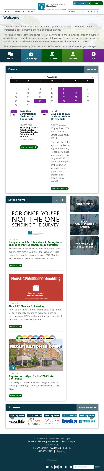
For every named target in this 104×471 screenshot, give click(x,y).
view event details (27, 147)
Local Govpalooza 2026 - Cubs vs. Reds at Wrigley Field (60, 115)
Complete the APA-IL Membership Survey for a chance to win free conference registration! (35, 243)
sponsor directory (86, 407)
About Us (8, 11)
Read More (14, 265)
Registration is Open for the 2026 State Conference (31, 377)
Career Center (92, 11)
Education (31, 11)
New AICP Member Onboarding (26, 306)
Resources (73, 11)
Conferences (84, 204)
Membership (19, 11)
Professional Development (84, 245)
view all (90, 69)
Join (96, 3)
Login (81, 3)
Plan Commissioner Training (84, 224)
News (82, 11)
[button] (12, 417)
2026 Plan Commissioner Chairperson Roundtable (28, 115)
